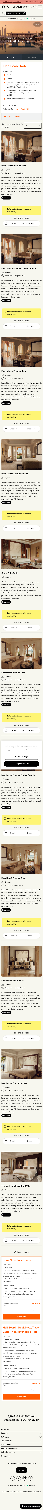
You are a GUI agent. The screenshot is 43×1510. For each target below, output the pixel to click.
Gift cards (28, 1491)
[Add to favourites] (4, 44)
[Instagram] (12, 1478)
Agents (16, 1491)
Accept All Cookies (21, 764)
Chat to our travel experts (32, 1506)
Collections (6, 1444)
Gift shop (5, 1437)
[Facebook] (18, 1478)
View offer (21, 1316)
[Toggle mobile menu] (40, 7)
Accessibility (37, 1491)
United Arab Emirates (23, 38)
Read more (6, 198)
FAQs (7, 1491)
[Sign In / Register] (3, 7)
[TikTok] (30, 1478)
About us (5, 1429)
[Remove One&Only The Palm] (23, 13)
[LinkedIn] (24, 1478)
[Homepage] (21, 7)
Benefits (4, 1433)
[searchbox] (34, 13)
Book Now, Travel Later (17, 1260)
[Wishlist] (32, 7)
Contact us (5, 1456)
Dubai (10, 38)
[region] (21, 754)
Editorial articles (8, 1452)
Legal (4, 1491)
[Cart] (36, 7)
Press (12, 1491)
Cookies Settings (21, 757)
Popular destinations (9, 1448)
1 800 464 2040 (29, 1419)
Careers (22, 1491)
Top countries (6, 1441)
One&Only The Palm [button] (14, 13)
